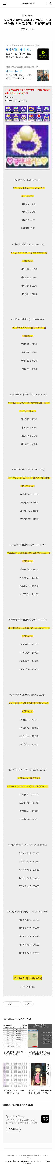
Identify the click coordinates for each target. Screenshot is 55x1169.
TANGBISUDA (20, 1155)
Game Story (27, 16)
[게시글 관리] (18, 1004)
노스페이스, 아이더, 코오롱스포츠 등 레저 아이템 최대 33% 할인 (18, 56)
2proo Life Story (27, 4)
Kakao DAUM (41, 1155)
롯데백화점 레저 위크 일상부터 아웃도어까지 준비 (18, 50)
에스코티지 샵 (14, 71)
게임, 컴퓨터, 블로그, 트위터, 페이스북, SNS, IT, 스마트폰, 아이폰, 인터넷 (21, 1121)
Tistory (27, 1158)
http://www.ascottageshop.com (20, 67)
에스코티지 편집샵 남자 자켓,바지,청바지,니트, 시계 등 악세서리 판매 (18, 77)
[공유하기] (14, 1004)
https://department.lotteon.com (20, 45)
